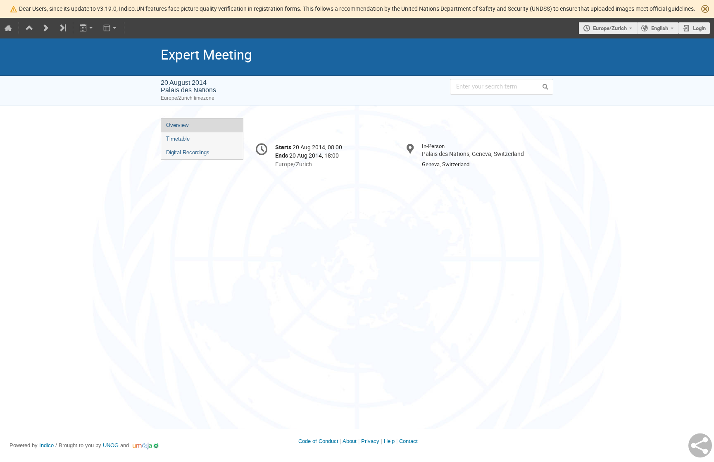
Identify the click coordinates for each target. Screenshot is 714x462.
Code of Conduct (318, 441)
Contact (408, 441)
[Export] (87, 28)
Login (699, 28)
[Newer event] (46, 28)
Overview (177, 125)
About (350, 441)
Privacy (370, 441)
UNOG (111, 445)
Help (389, 441)
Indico (46, 445)
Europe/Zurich (610, 28)
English (659, 28)
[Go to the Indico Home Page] (8, 28)
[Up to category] (29, 28)
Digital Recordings (187, 152)
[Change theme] (110, 28)
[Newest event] (62, 28)
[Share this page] (700, 445)
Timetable (178, 139)
